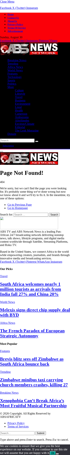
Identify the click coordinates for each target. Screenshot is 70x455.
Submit (40, 433)
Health (19, 110)
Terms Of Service (16, 27)
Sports (11, 80)
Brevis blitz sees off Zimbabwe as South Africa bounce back (31, 361)
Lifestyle (20, 93)
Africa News (15, 67)
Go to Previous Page (19, 204)
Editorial (20, 127)
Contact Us (13, 17)
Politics (11, 83)
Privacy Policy (15, 24)
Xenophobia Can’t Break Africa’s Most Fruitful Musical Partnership (33, 403)
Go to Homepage (17, 208)
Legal (18, 107)
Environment (22, 103)
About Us (12, 21)
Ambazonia (22, 117)
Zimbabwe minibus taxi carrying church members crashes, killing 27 (34, 382)
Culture (19, 90)
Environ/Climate (24, 123)
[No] (57, 453)
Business (20, 100)
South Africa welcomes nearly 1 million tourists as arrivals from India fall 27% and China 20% (30, 289)
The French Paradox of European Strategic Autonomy (32, 333)
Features (12, 73)
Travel (18, 97)
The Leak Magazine (27, 130)
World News (15, 70)
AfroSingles (22, 120)
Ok (52, 453)
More (10, 87)
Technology (14, 77)
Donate (11, 133)
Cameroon (21, 113)
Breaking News (16, 60)
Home (10, 14)
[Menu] (1, 151)
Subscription (8, 145)
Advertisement (15, 31)
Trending (12, 63)
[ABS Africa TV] (29, 54)
